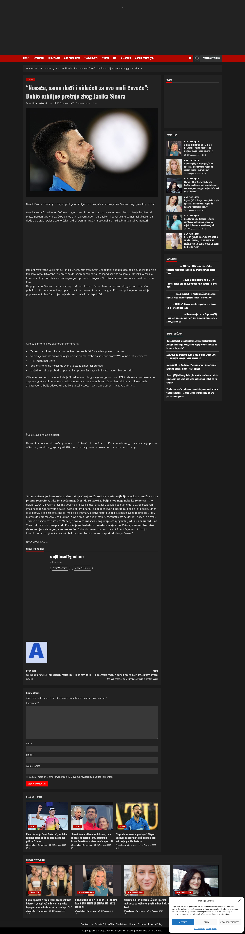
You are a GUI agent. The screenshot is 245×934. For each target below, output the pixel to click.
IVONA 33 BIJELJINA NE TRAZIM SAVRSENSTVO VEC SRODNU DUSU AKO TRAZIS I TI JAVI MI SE (191, 283)
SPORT (30, 79)
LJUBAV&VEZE (54, 58)
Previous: (58, 675)
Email (30, 754)
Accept (183, 922)
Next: (126, 675)
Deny (206, 922)
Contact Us (87, 924)
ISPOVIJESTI (38, 58)
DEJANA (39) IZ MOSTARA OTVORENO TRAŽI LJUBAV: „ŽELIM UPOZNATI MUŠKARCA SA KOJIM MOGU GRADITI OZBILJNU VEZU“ (174, 241)
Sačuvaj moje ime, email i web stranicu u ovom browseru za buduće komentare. (71, 776)
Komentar (32, 703)
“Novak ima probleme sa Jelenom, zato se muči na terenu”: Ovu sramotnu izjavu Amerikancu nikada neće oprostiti (92, 837)
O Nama (142, 924)
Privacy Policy (211, 928)
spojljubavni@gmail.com (40, 103)
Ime (29, 743)
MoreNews (141, 930)
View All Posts (82, 568)
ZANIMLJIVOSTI (91, 58)
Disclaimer (121, 924)
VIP (114, 58)
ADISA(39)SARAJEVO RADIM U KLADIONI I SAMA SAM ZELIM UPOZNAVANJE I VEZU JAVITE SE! (174, 148)
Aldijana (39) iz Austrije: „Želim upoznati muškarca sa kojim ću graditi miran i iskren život (174, 167)
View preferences (229, 922)
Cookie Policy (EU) (144, 58)
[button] (239, 900)
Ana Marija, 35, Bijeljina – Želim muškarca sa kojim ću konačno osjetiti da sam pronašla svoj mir (174, 222)
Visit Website (60, 568)
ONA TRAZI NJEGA (72, 58)
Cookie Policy (199, 928)
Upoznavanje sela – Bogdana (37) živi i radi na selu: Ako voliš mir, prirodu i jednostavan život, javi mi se (191, 318)
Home (25, 58)
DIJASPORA (126, 58)
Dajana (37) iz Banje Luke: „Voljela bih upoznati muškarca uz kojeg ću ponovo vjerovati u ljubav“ (174, 204)
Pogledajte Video (211, 58)
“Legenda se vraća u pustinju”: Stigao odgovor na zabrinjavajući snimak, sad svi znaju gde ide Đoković (136, 837)
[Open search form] (190, 58)
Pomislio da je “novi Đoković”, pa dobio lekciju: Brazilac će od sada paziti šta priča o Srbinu (46, 837)
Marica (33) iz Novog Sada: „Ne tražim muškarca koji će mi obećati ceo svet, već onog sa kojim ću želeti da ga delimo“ (174, 185)
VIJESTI (105, 58)
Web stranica (33, 765)
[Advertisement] (122, 29)
